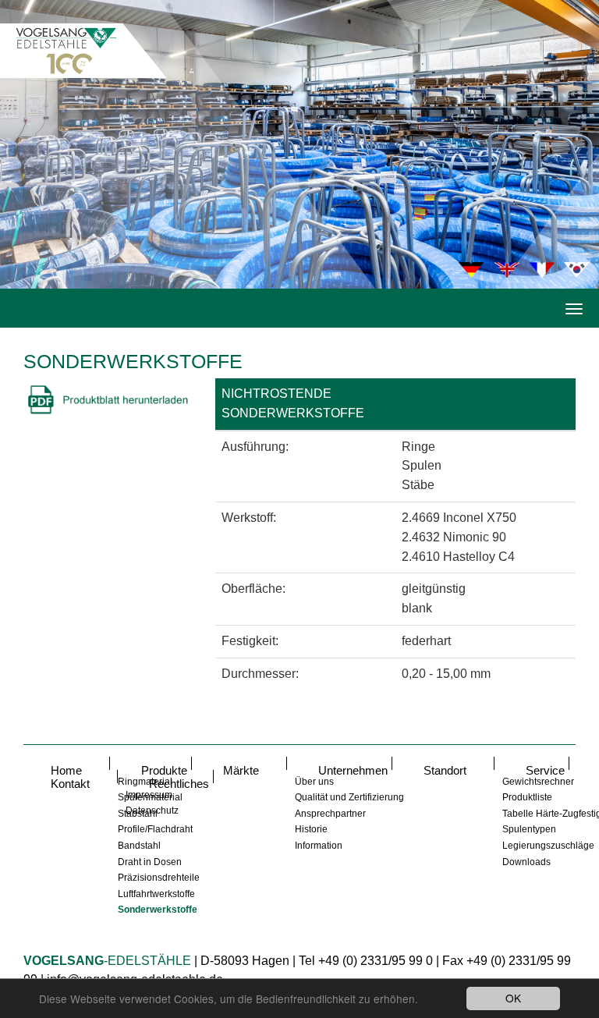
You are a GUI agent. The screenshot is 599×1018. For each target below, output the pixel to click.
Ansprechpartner (330, 813)
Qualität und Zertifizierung (349, 797)
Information (318, 845)
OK (513, 998)
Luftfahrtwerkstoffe (156, 894)
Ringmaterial (145, 781)
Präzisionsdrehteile (159, 877)
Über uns (314, 781)
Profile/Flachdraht (155, 829)
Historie (311, 829)
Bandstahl (139, 845)
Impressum (149, 794)
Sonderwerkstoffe (157, 909)
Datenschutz (152, 810)
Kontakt (70, 783)
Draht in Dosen (150, 862)
